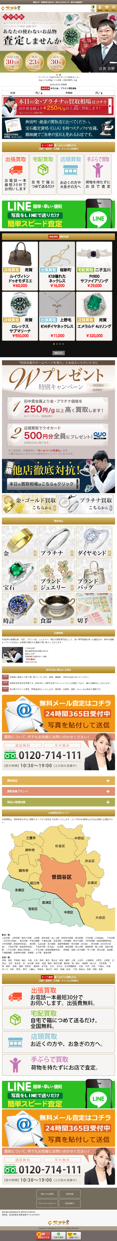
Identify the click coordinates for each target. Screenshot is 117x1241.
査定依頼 (69, 1194)
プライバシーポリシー (47, 1203)
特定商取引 (69, 1203)
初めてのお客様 (47, 1194)
